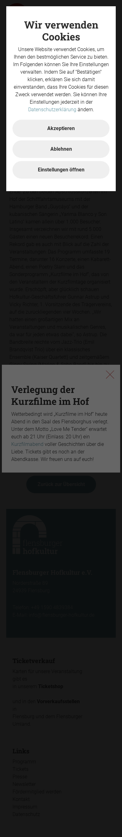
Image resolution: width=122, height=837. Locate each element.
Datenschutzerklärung (52, 109)
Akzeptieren (61, 128)
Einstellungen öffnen (61, 170)
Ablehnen (61, 149)
